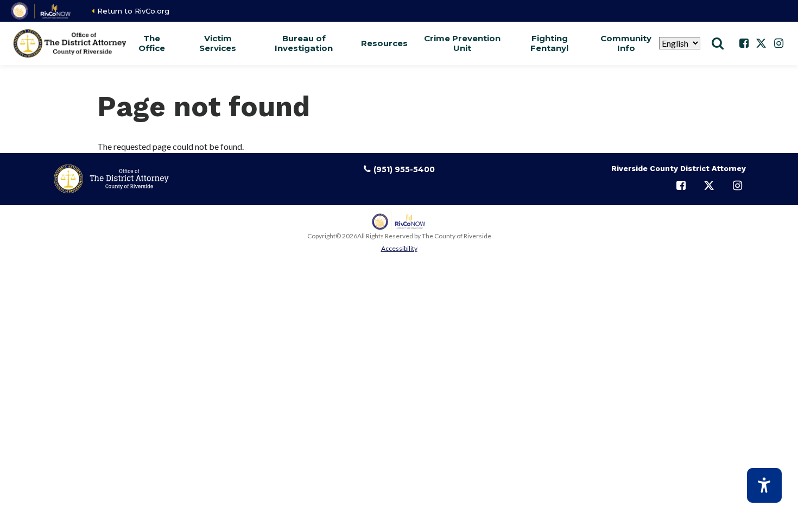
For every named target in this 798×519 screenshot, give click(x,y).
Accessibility (399, 248)
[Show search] (718, 43)
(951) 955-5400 (404, 169)
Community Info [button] (625, 43)
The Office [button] (151, 43)
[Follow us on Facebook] (743, 43)
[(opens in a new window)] (41, 11)
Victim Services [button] (217, 43)
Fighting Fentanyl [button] (549, 43)
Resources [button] (384, 43)
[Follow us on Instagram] (778, 43)
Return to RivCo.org (133, 11)
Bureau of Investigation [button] (304, 43)
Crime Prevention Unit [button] (462, 43)
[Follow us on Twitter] (761, 43)
